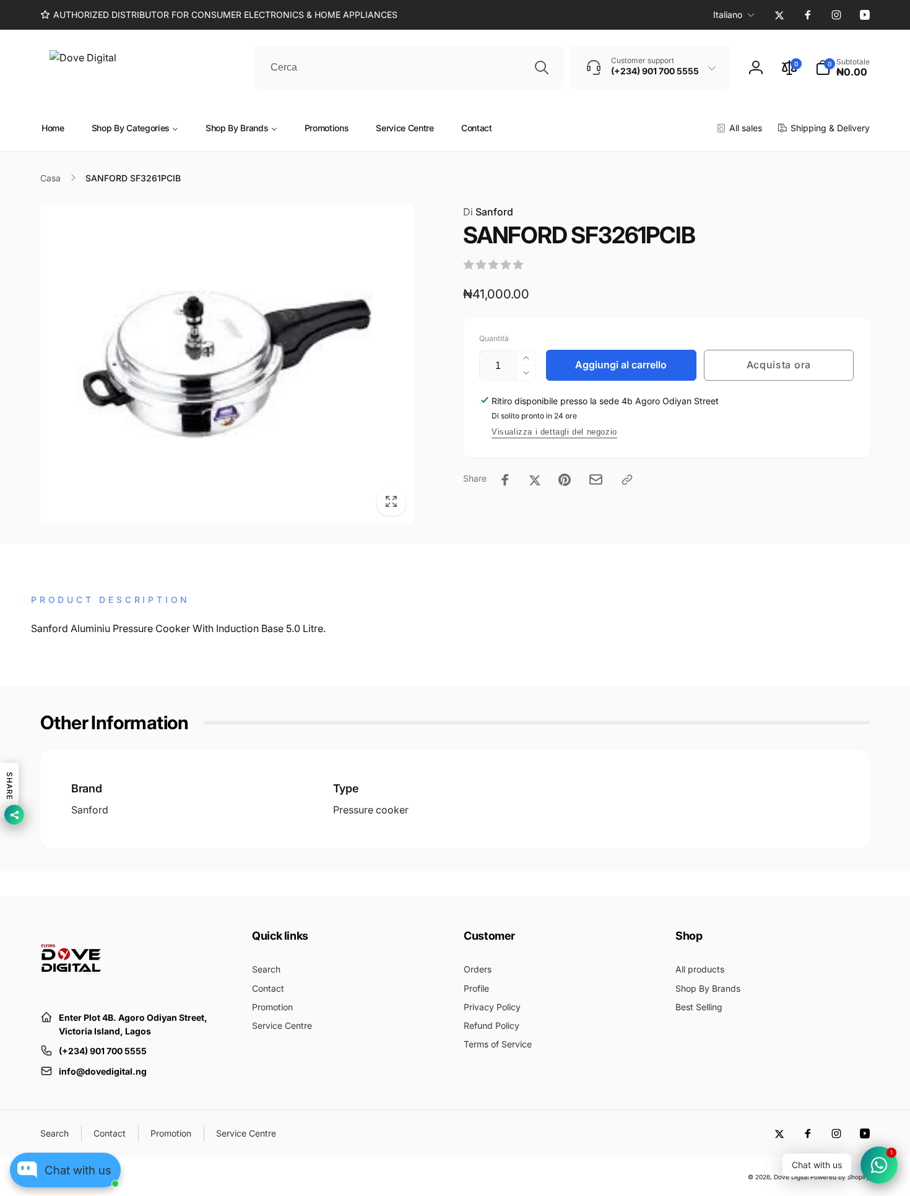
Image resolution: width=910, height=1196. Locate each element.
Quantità (494, 338)
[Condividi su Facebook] (505, 480)
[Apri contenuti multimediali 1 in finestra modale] (227, 364)
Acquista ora (779, 364)
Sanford (488, 212)
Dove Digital (791, 1177)
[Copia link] (627, 480)
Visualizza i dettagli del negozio (554, 431)
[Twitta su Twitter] (535, 480)
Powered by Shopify (840, 1177)
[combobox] (408, 67)
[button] (842, 67)
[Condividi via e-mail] (596, 479)
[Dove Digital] (71, 987)
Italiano (727, 14)
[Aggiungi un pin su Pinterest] (564, 480)
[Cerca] (541, 67)
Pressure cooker (371, 810)
